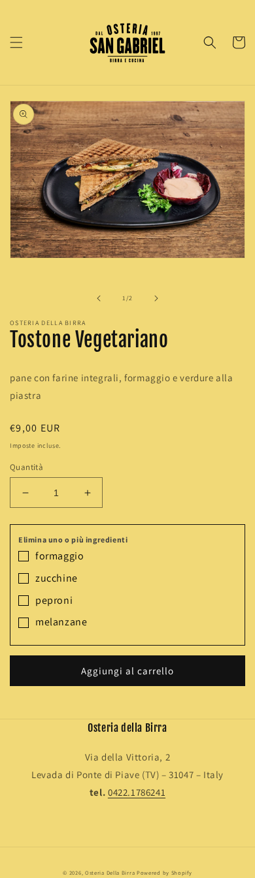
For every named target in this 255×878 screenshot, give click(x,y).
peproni (54, 600)
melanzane (61, 622)
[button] (16, 42)
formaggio (59, 556)
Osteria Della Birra (110, 872)
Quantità (26, 467)
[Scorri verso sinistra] (98, 298)
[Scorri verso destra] (156, 298)
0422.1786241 (136, 792)
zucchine (56, 578)
